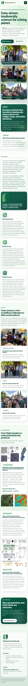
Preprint (16, 491)
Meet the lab (20, 41)
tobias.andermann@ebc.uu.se (11, 669)
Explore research (7, 41)
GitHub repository (7, 491)
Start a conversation (10, 620)
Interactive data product (9, 488)
